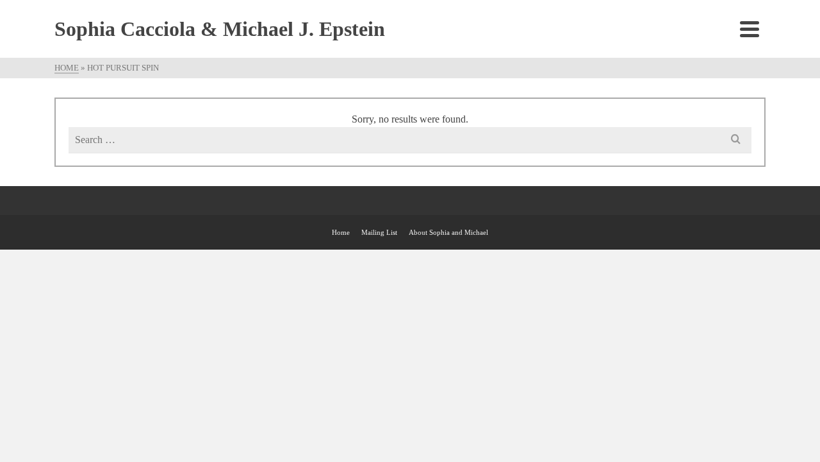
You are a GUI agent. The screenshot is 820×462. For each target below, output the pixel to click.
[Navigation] (750, 29)
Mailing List (379, 232)
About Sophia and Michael (448, 232)
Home (341, 232)
